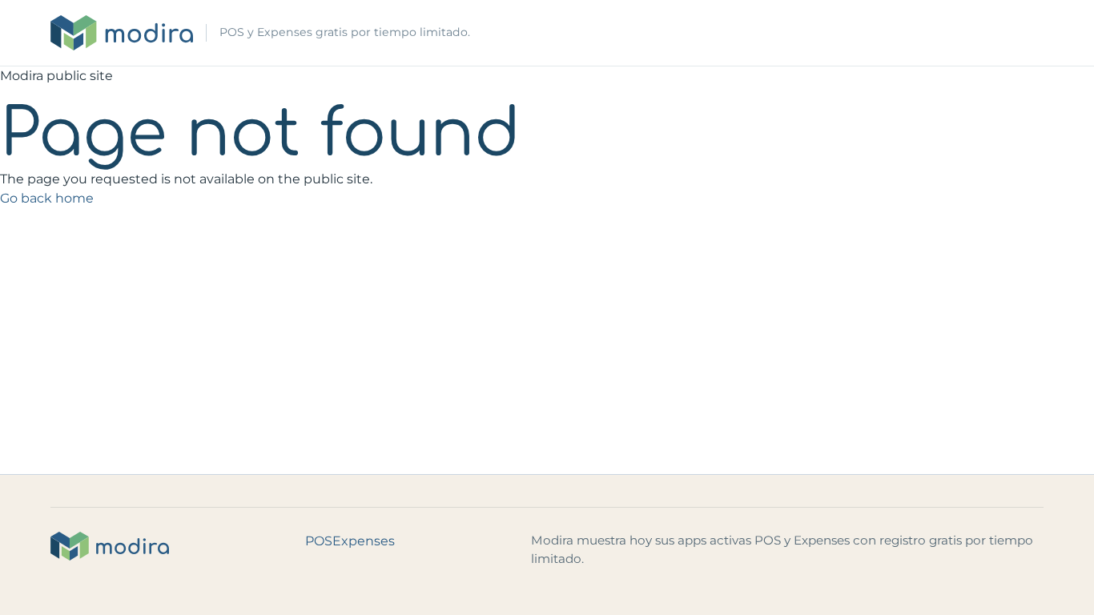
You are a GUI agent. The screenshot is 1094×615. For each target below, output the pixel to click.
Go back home (47, 198)
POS (318, 541)
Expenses (363, 541)
